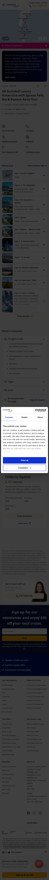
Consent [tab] (9, 417)
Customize (23, 468)
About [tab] (40, 417)
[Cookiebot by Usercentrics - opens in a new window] (35, 410)
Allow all (24, 460)
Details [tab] (24, 417)
